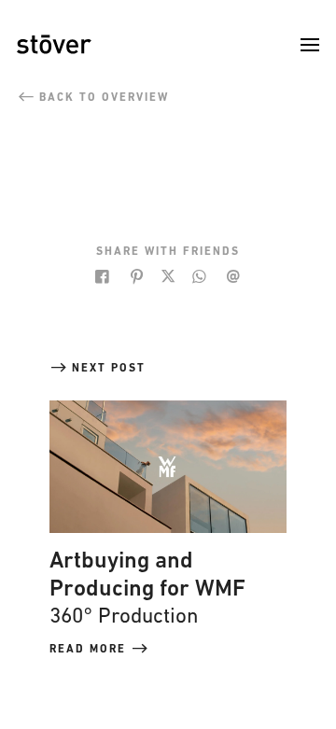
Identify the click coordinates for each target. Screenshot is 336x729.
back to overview (102, 98)
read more (90, 649)
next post (106, 368)
